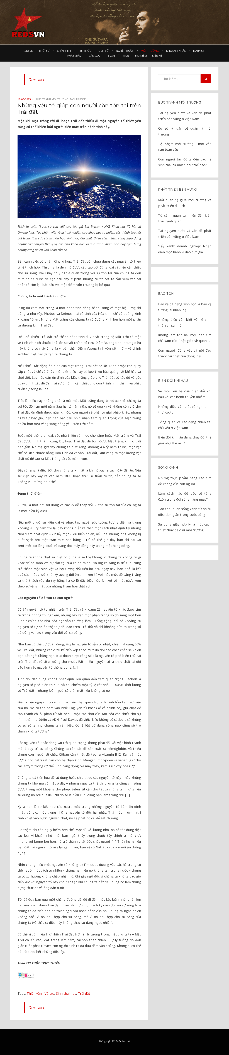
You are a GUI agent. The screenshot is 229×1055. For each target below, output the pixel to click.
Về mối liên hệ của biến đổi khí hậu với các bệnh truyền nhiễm (184, 394)
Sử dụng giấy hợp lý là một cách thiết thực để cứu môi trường (184, 527)
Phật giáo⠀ (75, 55)
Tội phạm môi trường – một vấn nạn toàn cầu (184, 147)
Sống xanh (168, 468)
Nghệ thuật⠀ (125, 50)
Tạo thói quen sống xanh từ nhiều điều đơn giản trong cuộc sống (184, 512)
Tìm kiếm (141, 55)
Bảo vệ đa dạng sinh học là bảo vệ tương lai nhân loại (184, 307)
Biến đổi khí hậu (173, 381)
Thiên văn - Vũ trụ (40, 993)
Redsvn (28, 50)
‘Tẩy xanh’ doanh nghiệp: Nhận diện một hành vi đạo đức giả (184, 249)
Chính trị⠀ (65, 50)
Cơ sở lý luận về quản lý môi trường (184, 131)
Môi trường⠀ (151, 50)
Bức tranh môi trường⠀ (53, 99)
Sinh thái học (66, 993)
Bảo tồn (166, 294)
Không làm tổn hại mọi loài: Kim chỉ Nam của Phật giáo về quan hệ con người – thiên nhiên (184, 338)
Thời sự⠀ (45, 50)
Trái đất (84, 993)
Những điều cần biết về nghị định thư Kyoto (184, 409)
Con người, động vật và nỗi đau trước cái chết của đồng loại (184, 353)
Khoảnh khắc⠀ (177, 50)
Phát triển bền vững (177, 190)
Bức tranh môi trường (179, 102)
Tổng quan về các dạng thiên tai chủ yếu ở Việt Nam (184, 425)
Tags (125, 55)
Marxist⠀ (199, 50)
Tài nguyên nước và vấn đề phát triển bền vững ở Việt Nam (184, 116)
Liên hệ (157, 55)
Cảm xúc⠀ (95, 55)
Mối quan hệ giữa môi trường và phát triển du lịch (184, 203)
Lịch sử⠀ (104, 50)
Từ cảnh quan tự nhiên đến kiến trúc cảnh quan (184, 218)
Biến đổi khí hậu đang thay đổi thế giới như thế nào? (184, 440)
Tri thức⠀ (85, 50)
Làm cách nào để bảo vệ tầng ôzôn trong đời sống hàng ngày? (184, 496)
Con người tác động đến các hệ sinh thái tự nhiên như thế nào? (184, 162)
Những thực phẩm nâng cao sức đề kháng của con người (184, 481)
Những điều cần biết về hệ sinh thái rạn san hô (184, 322)
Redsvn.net (124, 1041)
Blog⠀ (112, 55)
